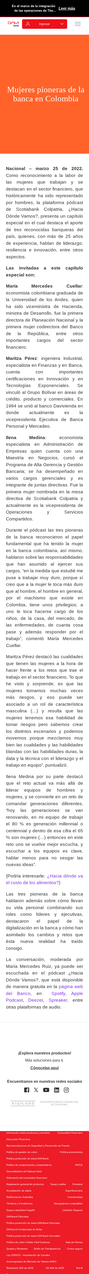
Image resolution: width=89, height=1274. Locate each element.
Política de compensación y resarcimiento (29, 1165)
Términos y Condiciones (19, 1203)
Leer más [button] (67, 8)
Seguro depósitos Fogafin (20, 1210)
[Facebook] (26, 1090)
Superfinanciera (74, 1190)
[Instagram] (66, 1090)
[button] (78, 24)
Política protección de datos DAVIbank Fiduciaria (33, 1223)
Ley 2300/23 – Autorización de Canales (28, 1255)
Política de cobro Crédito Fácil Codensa (28, 1242)
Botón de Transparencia (47, 1248)
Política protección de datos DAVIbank (27, 1158)
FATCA (79, 1165)
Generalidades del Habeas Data (24, 1171)
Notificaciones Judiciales (19, 1197)
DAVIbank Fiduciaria (17, 1216)
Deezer (35, 1000)
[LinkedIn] (56, 1090)
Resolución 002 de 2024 (19, 1268)
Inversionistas (75, 1197)
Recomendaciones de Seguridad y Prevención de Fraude (38, 1145)
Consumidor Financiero (70, 1133)
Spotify (56, 993)
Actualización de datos (18, 1190)
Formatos (77, 1184)
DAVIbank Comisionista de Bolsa (24, 1229)
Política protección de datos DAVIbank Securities (33, 1236)
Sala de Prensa (74, 1242)
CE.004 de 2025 (55, 1268)
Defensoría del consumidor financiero (26, 1177)
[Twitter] (36, 1090)
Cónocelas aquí (44, 1068)
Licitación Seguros (72, 1210)
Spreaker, (58, 1000)
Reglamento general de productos (25, 1184)
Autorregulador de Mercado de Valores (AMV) (31, 1261)
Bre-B (79, 1268)
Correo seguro (75, 1248)
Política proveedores (71, 1152)
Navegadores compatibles (68, 1203)
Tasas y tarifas (58, 1184)
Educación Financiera (18, 1139)
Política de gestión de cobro (21, 1152)
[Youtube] (46, 1090)
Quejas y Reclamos (17, 1248)
